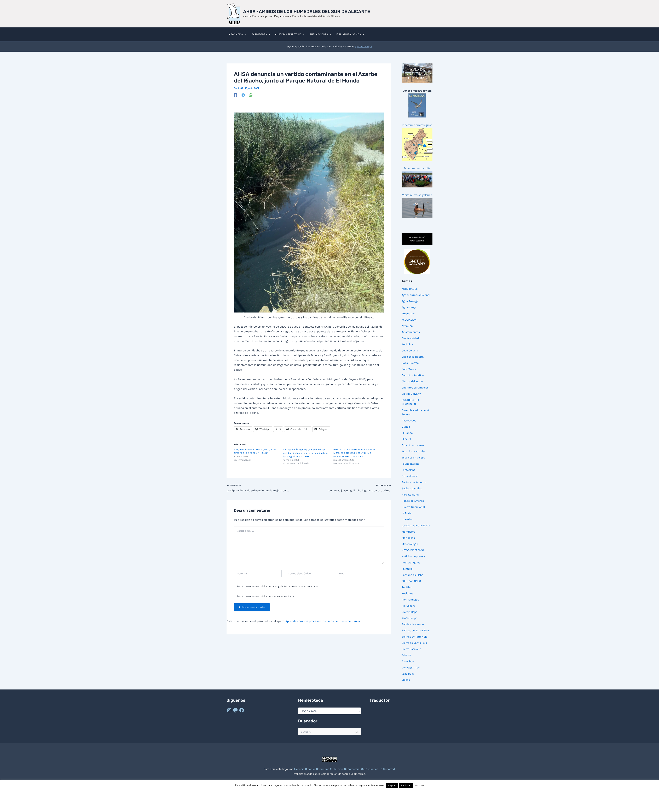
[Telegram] (243, 95)
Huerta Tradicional (413, 507)
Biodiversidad (410, 338)
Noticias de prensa (413, 556)
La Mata (407, 513)
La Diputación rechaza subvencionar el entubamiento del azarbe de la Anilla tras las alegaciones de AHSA (305, 453)
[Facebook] (235, 95)
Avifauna (407, 325)
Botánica (407, 344)
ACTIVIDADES (410, 288)
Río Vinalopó (409, 612)
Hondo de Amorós (413, 500)
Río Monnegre (410, 599)
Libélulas (407, 519)
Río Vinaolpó (409, 618)
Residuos (407, 593)
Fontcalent (408, 469)
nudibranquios (411, 562)
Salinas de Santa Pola (415, 630)
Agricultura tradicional (416, 295)
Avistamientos (411, 332)
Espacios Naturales (414, 451)
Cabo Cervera (410, 350)
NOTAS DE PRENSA (413, 550)
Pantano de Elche (412, 574)
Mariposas (408, 537)
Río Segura (408, 605)
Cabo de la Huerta (413, 356)
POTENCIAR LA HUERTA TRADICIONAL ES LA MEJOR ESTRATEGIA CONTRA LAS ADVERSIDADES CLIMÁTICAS (354, 453)
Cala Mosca (409, 369)
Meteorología (410, 544)
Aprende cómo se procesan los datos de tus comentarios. (323, 621)
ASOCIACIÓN (409, 319)
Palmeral (407, 568)
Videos (406, 679)
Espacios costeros (413, 445)
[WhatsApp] (250, 95)
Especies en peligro (413, 457)
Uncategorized (411, 667)
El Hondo (407, 432)
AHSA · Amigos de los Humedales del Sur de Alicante (306, 11)
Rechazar (406, 785)
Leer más (418, 785)
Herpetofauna (410, 494)
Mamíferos (408, 531)
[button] (245, 34)
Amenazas (408, 313)
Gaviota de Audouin (414, 482)
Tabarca (406, 655)
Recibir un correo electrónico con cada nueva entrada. (265, 596)
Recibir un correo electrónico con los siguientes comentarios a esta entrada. (277, 586)
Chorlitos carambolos (415, 387)
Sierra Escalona (411, 649)
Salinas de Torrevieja (414, 636)
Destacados (409, 420)
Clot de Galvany (411, 393)
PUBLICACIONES (411, 581)
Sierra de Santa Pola (414, 642)
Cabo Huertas (410, 362)
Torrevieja (408, 661)
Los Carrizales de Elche (416, 525)
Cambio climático (413, 375)
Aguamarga (409, 307)
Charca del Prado (412, 381)
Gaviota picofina (412, 488)
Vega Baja (408, 673)
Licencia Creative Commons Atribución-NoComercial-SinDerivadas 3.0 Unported (344, 769)
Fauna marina (410, 463)
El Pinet (406, 439)
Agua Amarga (410, 301)
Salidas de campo (413, 624)
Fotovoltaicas (410, 476)
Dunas (406, 426)
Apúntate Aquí (363, 46)
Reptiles (407, 587)
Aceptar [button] (392, 785)
